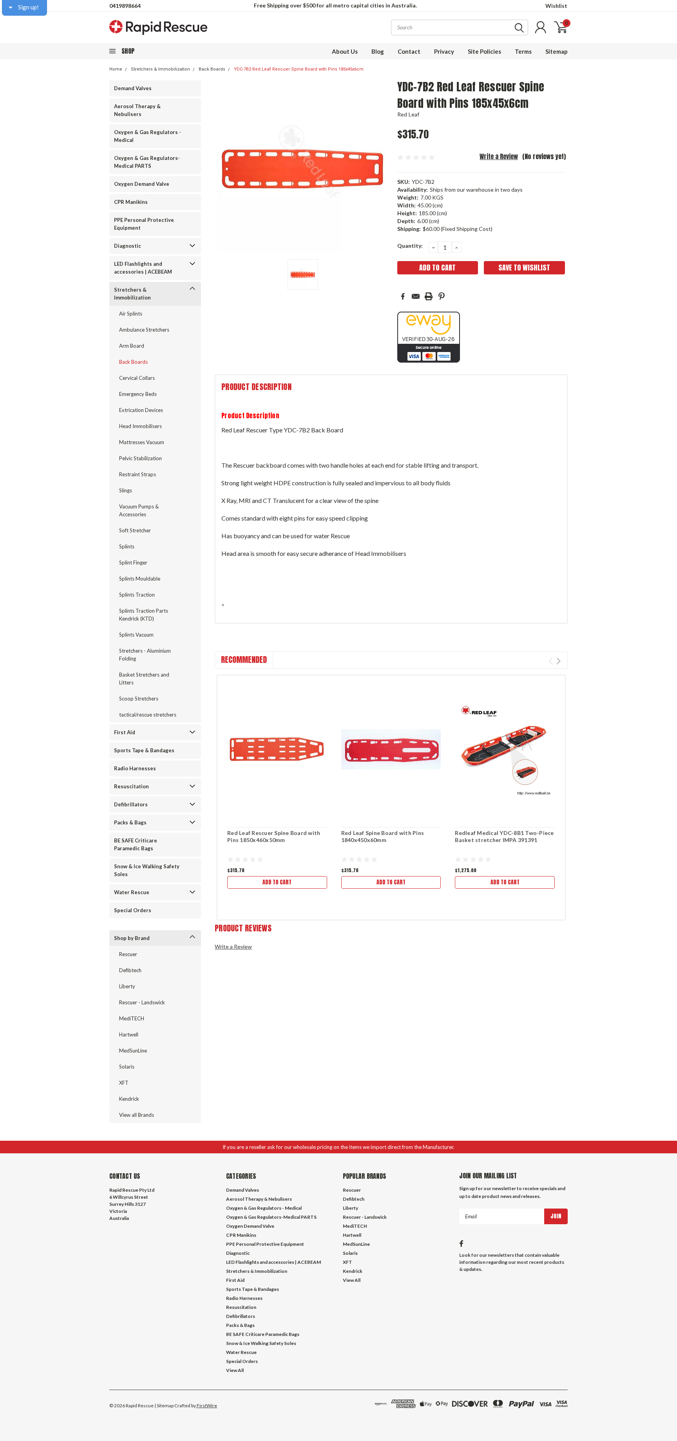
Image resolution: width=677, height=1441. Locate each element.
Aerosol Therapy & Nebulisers (137, 110)
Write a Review (499, 156)
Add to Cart (276, 882)
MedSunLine (133, 1050)
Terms (523, 51)
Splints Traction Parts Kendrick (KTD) (143, 615)
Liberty (127, 986)
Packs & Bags (130, 822)
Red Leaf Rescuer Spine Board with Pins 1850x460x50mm (273, 836)
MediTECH (131, 1018)
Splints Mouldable (139, 578)
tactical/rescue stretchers (147, 714)
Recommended (244, 659)
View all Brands (136, 1115)
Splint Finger (133, 562)
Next (558, 661)
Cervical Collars (137, 378)
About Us (345, 51)
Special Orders (132, 910)
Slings (125, 490)
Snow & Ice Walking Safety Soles (146, 870)
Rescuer (128, 954)
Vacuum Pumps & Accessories (139, 510)
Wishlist (556, 5)
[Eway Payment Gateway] (428, 336)
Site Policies (484, 51)
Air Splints (130, 313)
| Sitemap (164, 1405)
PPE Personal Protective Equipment (144, 224)
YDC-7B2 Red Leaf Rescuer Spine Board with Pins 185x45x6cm (299, 69)
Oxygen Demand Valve (141, 184)
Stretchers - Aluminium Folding (145, 655)
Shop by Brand (132, 938)
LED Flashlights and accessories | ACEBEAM (143, 268)
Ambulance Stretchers (144, 330)
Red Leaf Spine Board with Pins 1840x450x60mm (382, 836)
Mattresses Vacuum (141, 442)
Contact (409, 51)
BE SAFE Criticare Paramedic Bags (135, 844)
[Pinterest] (441, 296)
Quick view (277, 750)
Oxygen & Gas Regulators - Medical (147, 136)
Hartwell (128, 1034)
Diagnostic (127, 246)
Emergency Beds (138, 394)
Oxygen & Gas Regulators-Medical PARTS (147, 162)
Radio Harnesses (135, 768)
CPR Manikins (131, 202)
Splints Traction (137, 595)
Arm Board (131, 346)
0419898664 (125, 5)
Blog (377, 51)
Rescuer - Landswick (142, 1002)
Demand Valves (133, 88)
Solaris (126, 1067)
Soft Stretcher (135, 530)
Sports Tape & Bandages (144, 750)
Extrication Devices (141, 410)
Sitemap (556, 51)
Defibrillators (131, 804)
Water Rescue (131, 892)
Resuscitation (131, 786)
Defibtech (130, 970)
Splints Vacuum (136, 635)
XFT (124, 1083)
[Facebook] (403, 296)
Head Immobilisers (140, 426)
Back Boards (212, 69)
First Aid (124, 732)
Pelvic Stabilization (140, 458)
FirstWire (206, 1405)
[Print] (429, 296)
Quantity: (410, 245)
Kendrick (129, 1099)
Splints (126, 546)
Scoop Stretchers (138, 698)
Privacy (444, 51)
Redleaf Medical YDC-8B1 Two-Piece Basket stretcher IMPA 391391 (504, 836)
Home (115, 69)
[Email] (416, 296)
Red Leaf (408, 114)
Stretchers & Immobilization (160, 69)
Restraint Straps (137, 474)
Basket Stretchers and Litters (144, 678)
